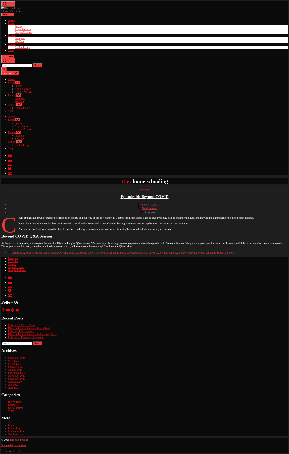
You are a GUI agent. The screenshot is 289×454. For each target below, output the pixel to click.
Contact (12, 44)
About (11, 20)
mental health (197, 252)
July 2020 (13, 384)
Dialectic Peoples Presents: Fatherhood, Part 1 (32, 334)
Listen (11, 23)
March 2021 (14, 363)
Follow (12, 35)
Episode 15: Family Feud (21, 325)
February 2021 (16, 366)
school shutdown (226, 252)
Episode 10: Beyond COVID (145, 196)
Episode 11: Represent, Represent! (26, 337)
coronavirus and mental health (41, 252)
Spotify (18, 26)
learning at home (168, 252)
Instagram (20, 38)
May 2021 (13, 360)
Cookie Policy (22, 47)
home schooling (128, 252)
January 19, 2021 (150, 204)
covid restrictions (77, 252)
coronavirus (18, 252)
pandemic (211, 252)
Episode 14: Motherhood (21, 331)
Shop (11, 50)
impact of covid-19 (148, 252)
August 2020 (15, 381)
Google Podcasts (23, 32)
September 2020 (16, 378)
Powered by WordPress (13, 445)
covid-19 (92, 252)
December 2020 (16, 372)
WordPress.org (16, 434)
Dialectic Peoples (19, 439)
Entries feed (14, 428)
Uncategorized (15, 407)
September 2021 (16, 357)
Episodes (144, 189)
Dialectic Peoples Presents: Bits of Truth (29, 328)
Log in (11, 425)
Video (11, 410)
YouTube (19, 41)
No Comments (150, 208)
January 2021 (15, 369)
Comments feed (16, 431)
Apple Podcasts (23, 29)
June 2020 (13, 387)
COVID (62, 252)
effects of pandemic (108, 252)
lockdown (183, 252)
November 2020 (16, 375)
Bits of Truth (14, 401)
